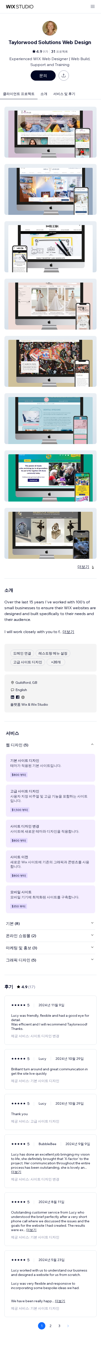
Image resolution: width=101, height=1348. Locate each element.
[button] (50, 132)
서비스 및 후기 (64, 94)
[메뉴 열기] (93, 6)
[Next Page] (68, 1325)
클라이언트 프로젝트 (19, 94)
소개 (43, 94)
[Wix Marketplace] (19, 6)
